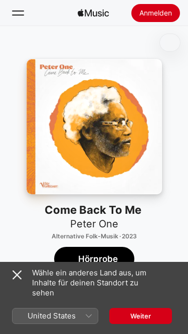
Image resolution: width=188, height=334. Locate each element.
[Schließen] (17, 274)
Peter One (94, 224)
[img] (93, 13)
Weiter (140, 316)
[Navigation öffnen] (18, 13)
